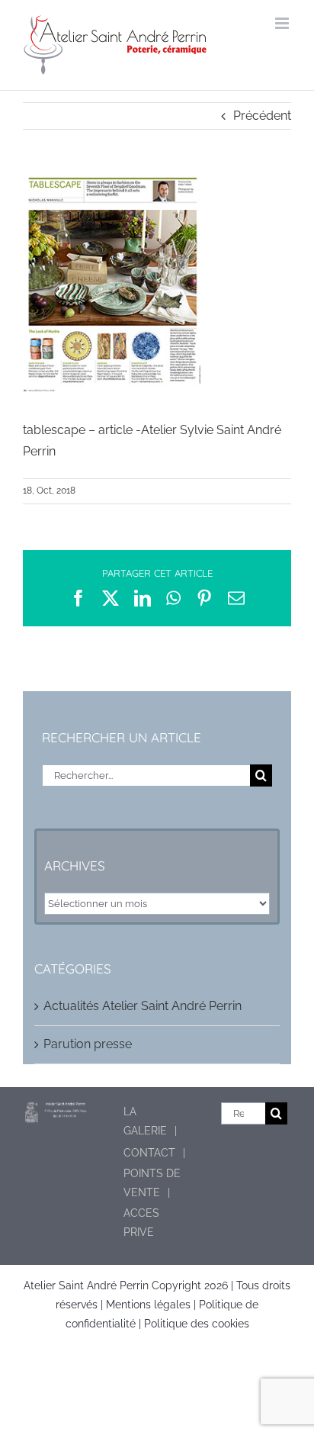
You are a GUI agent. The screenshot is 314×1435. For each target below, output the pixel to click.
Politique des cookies (196, 1324)
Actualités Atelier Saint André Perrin (142, 1006)
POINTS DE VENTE (152, 1183)
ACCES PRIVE (141, 1222)
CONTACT (149, 1153)
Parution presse (87, 1044)
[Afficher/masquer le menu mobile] (283, 23)
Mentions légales (148, 1304)
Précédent (262, 115)
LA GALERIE (145, 1121)
